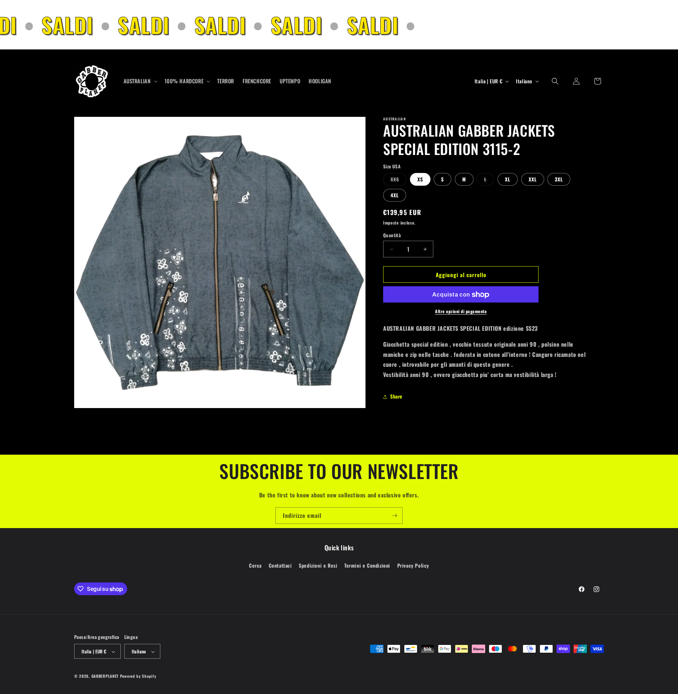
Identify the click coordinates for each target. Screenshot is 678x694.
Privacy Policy (413, 565)
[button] (139, 81)
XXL (533, 179)
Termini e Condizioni (367, 565)
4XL (395, 195)
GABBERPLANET (105, 676)
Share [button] (396, 396)
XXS (398, 180)
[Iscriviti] (394, 515)
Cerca (255, 565)
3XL (559, 179)
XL (507, 179)
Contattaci (280, 565)
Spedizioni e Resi (318, 565)
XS (420, 179)
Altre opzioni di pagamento (461, 312)
